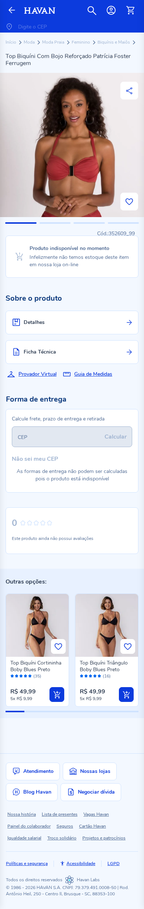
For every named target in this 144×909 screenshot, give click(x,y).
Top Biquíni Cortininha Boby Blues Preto (35, 666)
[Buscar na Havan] (92, 10)
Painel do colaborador (29, 826)
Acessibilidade (80, 863)
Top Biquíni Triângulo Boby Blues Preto (104, 666)
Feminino (81, 42)
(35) (37, 676)
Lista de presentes (60, 814)
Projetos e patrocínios (104, 838)
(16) (107, 676)
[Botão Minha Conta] (111, 10)
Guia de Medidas (93, 374)
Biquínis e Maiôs (114, 42)
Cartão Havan (92, 826)
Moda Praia (53, 42)
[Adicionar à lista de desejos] (129, 201)
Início (11, 42)
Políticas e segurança (27, 863)
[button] (21, 223)
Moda (30, 42)
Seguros (64, 826)
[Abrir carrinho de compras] (130, 10)
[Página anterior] (12, 10)
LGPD (113, 863)
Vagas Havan (96, 814)
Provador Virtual (37, 374)
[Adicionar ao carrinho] (56, 694)
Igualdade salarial (24, 838)
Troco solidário (61, 838)
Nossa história (21, 814)
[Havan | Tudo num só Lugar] (39, 10)
